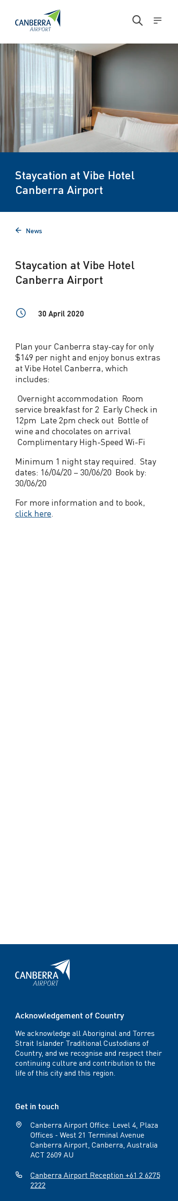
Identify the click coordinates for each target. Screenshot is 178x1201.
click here (33, 513)
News (28, 230)
